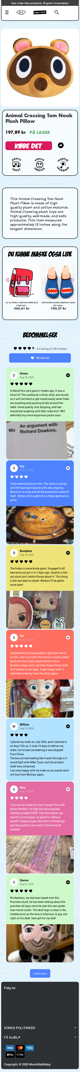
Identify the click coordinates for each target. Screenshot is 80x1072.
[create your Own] (24, 15)
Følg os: (10, 988)
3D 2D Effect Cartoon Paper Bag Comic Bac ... (22, 304)
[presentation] (9, 280)
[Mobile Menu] (9, 13)
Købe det (28, 145)
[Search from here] (55, 13)
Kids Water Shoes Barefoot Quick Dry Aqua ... (58, 304)
